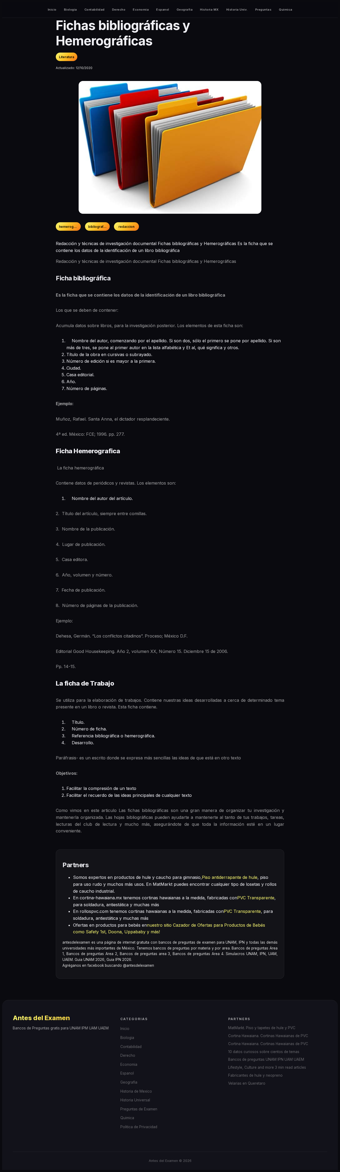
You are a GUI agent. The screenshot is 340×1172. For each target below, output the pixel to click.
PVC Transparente (255, 897)
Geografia (185, 9)
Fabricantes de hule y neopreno (255, 1075)
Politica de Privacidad (138, 1127)
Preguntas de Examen (138, 1109)
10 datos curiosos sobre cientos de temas (263, 1052)
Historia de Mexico (136, 1091)
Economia (141, 9)
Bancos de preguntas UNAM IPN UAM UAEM (266, 1059)
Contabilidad (94, 9)
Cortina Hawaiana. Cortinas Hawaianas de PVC (268, 1036)
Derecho (119, 9)
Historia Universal (135, 1100)
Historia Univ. (237, 9)
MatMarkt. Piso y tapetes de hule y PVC (261, 1028)
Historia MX (209, 9)
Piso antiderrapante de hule (229, 877)
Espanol (162, 9)
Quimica (285, 9)
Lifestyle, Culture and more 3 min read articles (267, 1067)
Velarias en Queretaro (246, 1083)
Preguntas (263, 9)
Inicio (52, 9)
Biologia (70, 9)
